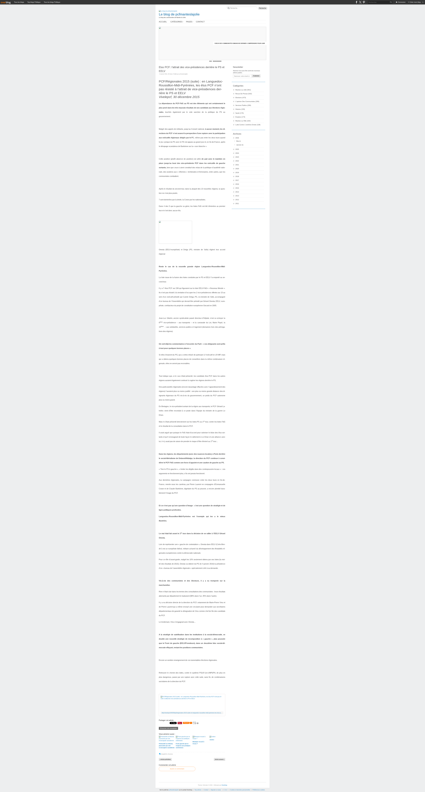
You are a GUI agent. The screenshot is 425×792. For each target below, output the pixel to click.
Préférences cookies (259, 790)
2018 (237, 176)
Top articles (198, 790)
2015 (237, 188)
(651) (243, 90)
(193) (240, 109)
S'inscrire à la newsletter (168, 728)
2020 (237, 169)
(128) (247, 125)
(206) (247, 101)
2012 (237, 200)
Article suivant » (219, 759)
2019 (237, 172)
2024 (237, 153)
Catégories (176, 22)
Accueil (163, 22)
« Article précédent (165, 759)
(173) (240, 117)
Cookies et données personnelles (240, 790)
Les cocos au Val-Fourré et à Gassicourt (249, 43)
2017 (237, 180)
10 (220, 61)
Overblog (224, 785)
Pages (189, 22)
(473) (240, 97)
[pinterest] (363, 2)
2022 (237, 161)
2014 (237, 192)
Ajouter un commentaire (177, 769)
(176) (239, 113)
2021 (237, 165)
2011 (237, 203)
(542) (243, 94)
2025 (237, 149)
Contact (200, 22)
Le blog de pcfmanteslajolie (179, 14)
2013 (237, 196)
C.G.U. (226, 790)
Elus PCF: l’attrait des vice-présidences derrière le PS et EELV (191, 69)
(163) (243, 121)
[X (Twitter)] (360, 2)
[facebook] (356, 2)
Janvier (238, 145)
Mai (237, 141)
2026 (237, 138)
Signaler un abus (216, 790)
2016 (237, 184)
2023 (237, 157)
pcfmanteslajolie (174, 790)
